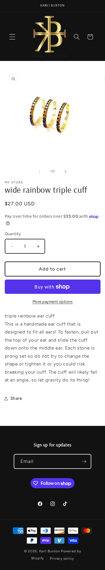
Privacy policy (62, 558)
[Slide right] (65, 171)
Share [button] (16, 398)
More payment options (52, 301)
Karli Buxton (49, 551)
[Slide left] (39, 171)
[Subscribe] (84, 461)
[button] (12, 37)
